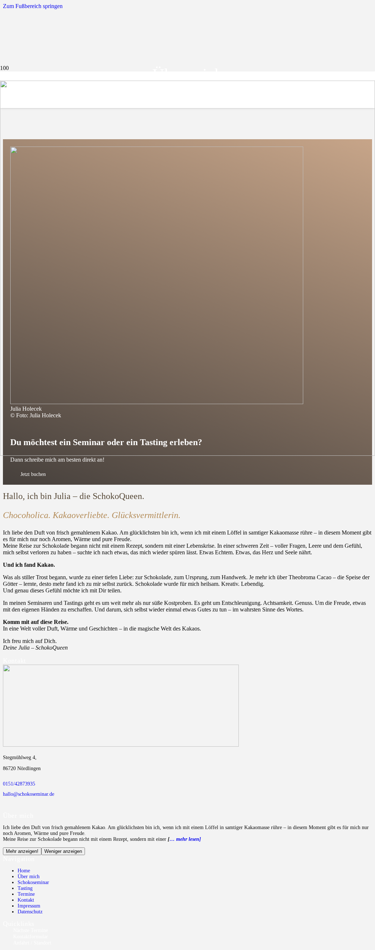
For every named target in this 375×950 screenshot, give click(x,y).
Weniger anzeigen (63, 851)
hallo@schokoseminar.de (28, 794)
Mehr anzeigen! (22, 851)
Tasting (25, 888)
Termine (26, 894)
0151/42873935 (19, 784)
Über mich (29, 876)
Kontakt (26, 900)
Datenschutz (30, 911)
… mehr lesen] (185, 839)
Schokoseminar (33, 882)
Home (24, 870)
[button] (33, 6)
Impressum (29, 906)
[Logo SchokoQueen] (187, 454)
